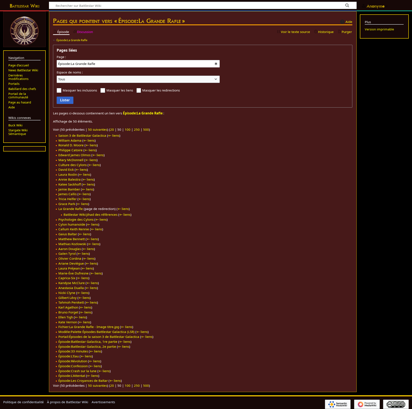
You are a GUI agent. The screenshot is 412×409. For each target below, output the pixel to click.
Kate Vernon (67, 322)
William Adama (70, 140)
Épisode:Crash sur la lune (77, 371)
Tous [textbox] (61, 79)
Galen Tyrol (67, 253)
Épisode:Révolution (72, 361)
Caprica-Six (66, 278)
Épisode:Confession (73, 366)
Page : (61, 57)
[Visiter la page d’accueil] (24, 30)
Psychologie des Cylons (76, 219)
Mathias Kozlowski (72, 244)
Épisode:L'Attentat (71, 375)
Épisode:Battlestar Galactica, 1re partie (87, 341)
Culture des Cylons (72, 165)
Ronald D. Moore (71, 145)
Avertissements (103, 402)
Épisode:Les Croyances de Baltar (83, 380)
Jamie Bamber (69, 189)
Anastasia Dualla (71, 288)
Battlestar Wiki (24, 6)
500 (146, 129)
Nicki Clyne (66, 293)
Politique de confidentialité (23, 402)
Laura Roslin (67, 174)
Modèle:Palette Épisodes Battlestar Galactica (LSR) (96, 332)
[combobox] (138, 63)
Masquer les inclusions (80, 90)
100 (127, 129)
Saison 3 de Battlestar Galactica (82, 135)
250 (137, 129)
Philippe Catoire (70, 150)
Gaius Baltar (67, 234)
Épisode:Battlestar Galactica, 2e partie (87, 346)
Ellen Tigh (65, 317)
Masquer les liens (119, 90)
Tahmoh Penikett (71, 302)
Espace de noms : (70, 72)
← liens (113, 135)
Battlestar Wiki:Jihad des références (90, 214)
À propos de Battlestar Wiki (67, 402)
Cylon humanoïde (71, 224)
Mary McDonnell (70, 160)
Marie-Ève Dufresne (73, 273)
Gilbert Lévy (67, 297)
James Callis (67, 194)
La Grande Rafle (70, 209)
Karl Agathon (68, 307)
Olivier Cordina (69, 258)
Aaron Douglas (69, 249)
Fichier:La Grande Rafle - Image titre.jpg (88, 327)
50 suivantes (97, 129)
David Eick (66, 169)
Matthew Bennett (71, 239)
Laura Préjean (69, 268)
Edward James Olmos (74, 155)
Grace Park (66, 204)
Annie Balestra (69, 179)
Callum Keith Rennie (73, 229)
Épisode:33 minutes (73, 351)
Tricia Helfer (67, 199)
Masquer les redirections (161, 90)
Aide (348, 21)
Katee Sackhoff (69, 184)
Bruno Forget (68, 312)
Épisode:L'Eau (68, 356)
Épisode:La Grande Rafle (71, 40)
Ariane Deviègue (71, 263)
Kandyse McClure (71, 283)
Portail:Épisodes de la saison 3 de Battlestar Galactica (98, 336)
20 (112, 129)
